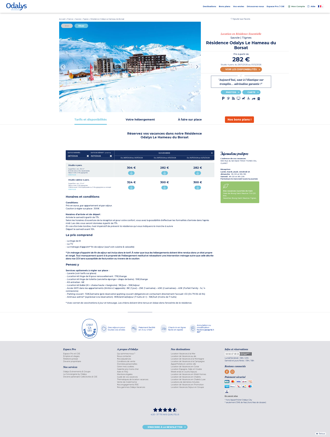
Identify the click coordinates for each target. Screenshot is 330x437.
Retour (322, 433)
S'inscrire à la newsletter (165, 427)
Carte (251, 92)
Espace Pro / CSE (275, 6)
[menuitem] (87, 353)
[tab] (90, 119)
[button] (240, 19)
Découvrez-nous (255, 6)
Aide (311, 6)
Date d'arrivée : (74, 152)
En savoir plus (231, 396)
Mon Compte (298, 6)
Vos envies (238, 6)
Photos (231, 92)
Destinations (209, 6)
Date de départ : (101, 152)
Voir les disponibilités (241, 69)
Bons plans (224, 6)
